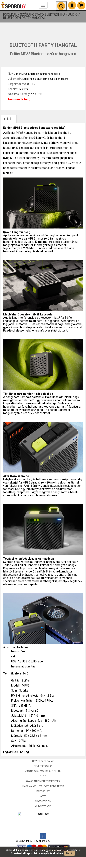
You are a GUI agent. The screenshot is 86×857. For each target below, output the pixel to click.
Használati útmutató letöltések (43, 786)
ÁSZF (43, 796)
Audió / (74, 14)
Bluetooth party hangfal (24, 17)
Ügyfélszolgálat (43, 761)
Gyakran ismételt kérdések (43, 781)
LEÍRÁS (8, 119)
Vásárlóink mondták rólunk (43, 771)
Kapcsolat (43, 791)
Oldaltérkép (43, 806)
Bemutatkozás (43, 766)
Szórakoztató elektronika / (44, 14)
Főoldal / (11, 14)
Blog (43, 776)
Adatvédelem (43, 801)
